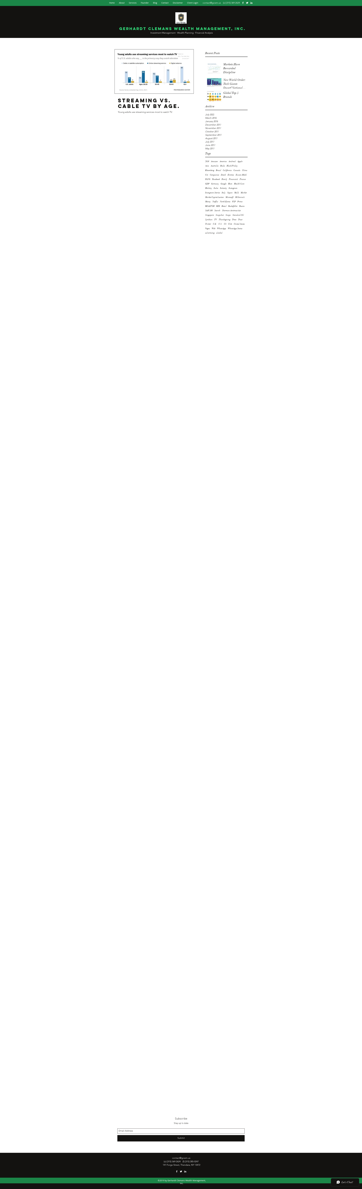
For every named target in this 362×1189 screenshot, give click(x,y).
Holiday (208, 188)
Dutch (223, 175)
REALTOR (210, 206)
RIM (218, 206)
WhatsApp (221, 228)
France (243, 179)
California (227, 170)
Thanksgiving (224, 219)
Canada (236, 170)
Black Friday (232, 166)
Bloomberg (209, 170)
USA (230, 224)
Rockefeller (233, 206)
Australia (215, 166)
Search (217, 210)
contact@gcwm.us (212, 2)
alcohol (219, 233)
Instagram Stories (212, 192)
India (216, 188)
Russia (242, 206)
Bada (222, 166)
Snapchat (220, 215)
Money (208, 201)
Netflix (215, 201)
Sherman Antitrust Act (231, 210)
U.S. (220, 224)
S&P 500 (209, 210)
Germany (215, 184)
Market (244, 192)
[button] (192, 3)
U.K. (215, 224)
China (244, 170)
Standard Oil (238, 215)
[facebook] (243, 2)
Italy (224, 192)
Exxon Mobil (241, 175)
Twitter (208, 224)
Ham (230, 184)
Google (223, 184)
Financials (233, 179)
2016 (207, 161)
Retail (224, 206)
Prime (240, 201)
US (225, 224)
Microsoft (229, 197)
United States (239, 224)
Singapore (209, 215)
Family (224, 179)
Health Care (239, 184)
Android (232, 161)
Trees (234, 219)
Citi (206, 175)
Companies (214, 175)
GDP (207, 184)
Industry (223, 188)
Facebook (216, 179)
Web (213, 228)
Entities (231, 175)
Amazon (214, 161)
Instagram (233, 188)
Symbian (209, 219)
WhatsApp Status (235, 228)
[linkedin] (251, 2)
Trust (240, 219)
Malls (236, 192)
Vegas (207, 228)
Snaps (228, 215)
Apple (240, 161)
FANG (207, 179)
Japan (230, 192)
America (223, 161)
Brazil (218, 170)
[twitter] (247, 2)
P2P (234, 201)
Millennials (240, 197)
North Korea (225, 201)
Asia (207, 166)
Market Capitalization (214, 197)
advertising (210, 233)
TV (215, 219)
